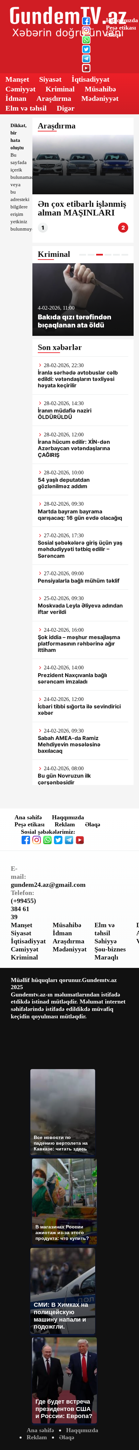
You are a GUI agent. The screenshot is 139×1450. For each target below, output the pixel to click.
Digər (66, 108)
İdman (15, 98)
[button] (82, 255)
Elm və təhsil (26, 108)
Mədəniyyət (99, 98)
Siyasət (50, 79)
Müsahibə (100, 89)
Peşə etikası (121, 27)
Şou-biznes (110, 949)
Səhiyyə (105, 941)
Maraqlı (106, 957)
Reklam (65, 824)
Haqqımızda (122, 20)
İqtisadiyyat (90, 79)
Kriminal (60, 89)
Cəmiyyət (20, 89)
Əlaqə (113, 34)
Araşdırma (53, 98)
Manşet (17, 79)
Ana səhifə (28, 817)
